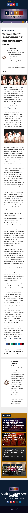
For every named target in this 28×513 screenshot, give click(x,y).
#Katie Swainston (11, 61)
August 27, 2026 (9, 427)
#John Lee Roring (12, 56)
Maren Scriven (12, 48)
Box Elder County (7, 433)
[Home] (2, 22)
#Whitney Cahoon (20, 67)
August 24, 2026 (9, 442)
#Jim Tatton (18, 54)
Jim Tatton (16, 198)
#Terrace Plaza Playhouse (14, 65)
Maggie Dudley (19, 456)
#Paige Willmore (20, 63)
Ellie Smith (18, 442)
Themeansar (14, 509)
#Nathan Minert (11, 63)
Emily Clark (19, 427)
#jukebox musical (11, 58)
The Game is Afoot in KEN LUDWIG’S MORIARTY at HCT (13, 452)
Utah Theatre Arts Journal (14, 494)
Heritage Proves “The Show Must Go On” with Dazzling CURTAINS (12, 437)
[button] (20, 22)
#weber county (11, 67)
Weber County (10, 30)
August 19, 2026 (9, 471)
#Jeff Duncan (11, 54)
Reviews (4, 30)
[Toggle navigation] (11, 22)
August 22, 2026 (9, 456)
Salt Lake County (12, 418)
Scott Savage (19, 471)
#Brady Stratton (11, 52)
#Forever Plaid (20, 52)
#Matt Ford (20, 61)
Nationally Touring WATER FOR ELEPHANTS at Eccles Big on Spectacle (13, 423)
